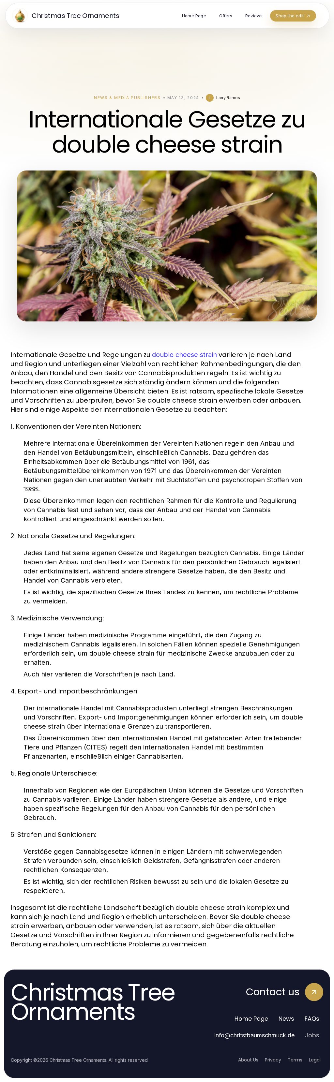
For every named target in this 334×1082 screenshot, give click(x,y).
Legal (315, 1060)
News (286, 1019)
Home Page (251, 1019)
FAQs (312, 1019)
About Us (248, 1060)
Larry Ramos (228, 97)
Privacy (273, 1060)
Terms (295, 1060)
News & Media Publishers (127, 97)
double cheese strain (184, 355)
